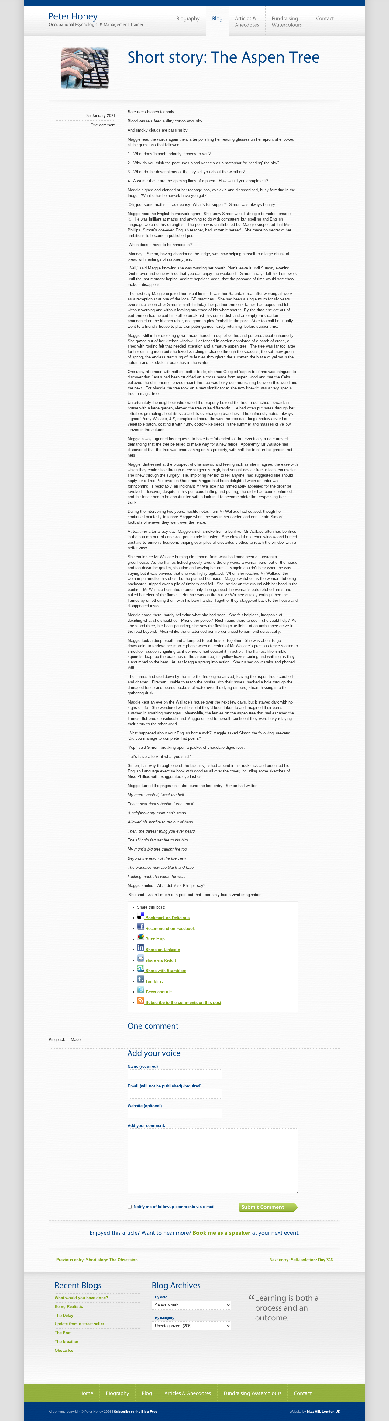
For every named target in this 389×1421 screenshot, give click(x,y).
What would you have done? (81, 1298)
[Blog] (217, 21)
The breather (66, 1341)
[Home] (86, 1393)
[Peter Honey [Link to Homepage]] (96, 13)
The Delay (64, 1315)
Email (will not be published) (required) (164, 1086)
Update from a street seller (79, 1324)
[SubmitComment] (269, 1207)
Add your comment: (146, 1125)
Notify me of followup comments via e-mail (174, 1206)
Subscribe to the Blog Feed (136, 1411)
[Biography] (188, 21)
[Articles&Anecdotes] (187, 1393)
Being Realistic (69, 1306)
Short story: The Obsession (97, 1260)
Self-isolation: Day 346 (301, 1260)
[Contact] (325, 21)
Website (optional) (145, 1106)
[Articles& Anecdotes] (247, 21)
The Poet (63, 1332)
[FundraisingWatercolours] (288, 21)
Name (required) (143, 1066)
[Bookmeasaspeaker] (221, 1233)
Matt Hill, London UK (323, 1411)
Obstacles (64, 1350)
